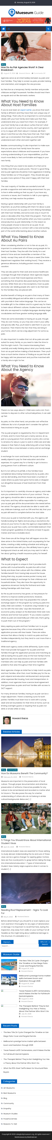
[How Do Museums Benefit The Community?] (26, 751)
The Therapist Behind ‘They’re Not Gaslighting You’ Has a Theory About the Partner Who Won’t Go (34, 1008)
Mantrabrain (32, 1137)
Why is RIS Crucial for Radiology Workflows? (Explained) (45, 942)
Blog (3, 65)
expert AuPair (26, 110)
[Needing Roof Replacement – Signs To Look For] (26, 888)
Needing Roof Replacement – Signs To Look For (24, 911)
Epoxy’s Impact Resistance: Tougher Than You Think (9, 942)
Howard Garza (24, 73)
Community (12, 770)
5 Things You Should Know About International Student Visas (26, 842)
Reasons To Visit (10, 1124)
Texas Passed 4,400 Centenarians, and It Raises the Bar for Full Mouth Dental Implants (34, 993)
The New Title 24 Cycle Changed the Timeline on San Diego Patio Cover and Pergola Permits (33, 963)
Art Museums (9, 1088)
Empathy (7, 1108)
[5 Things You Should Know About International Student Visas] (26, 818)
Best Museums (10, 1093)
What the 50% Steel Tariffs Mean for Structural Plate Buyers (26, 1070)
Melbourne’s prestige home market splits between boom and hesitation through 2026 (35, 978)
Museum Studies (11, 1113)
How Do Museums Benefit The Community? (24, 773)
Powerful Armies (10, 1119)
